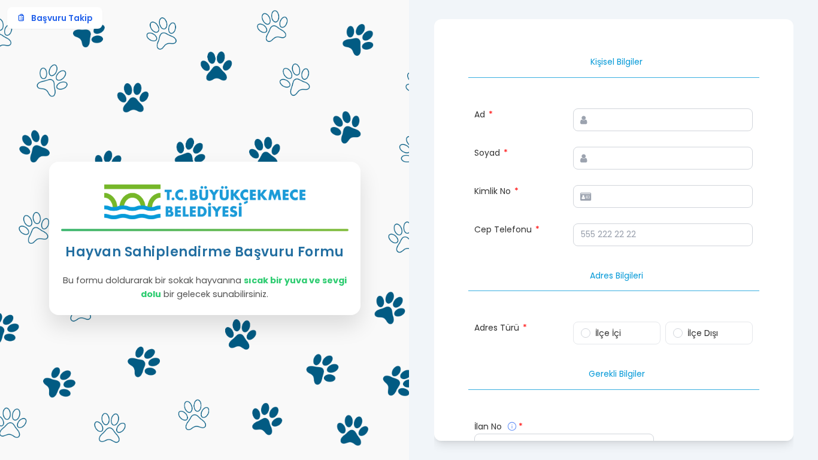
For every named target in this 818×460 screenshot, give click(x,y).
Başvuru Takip (62, 18)
